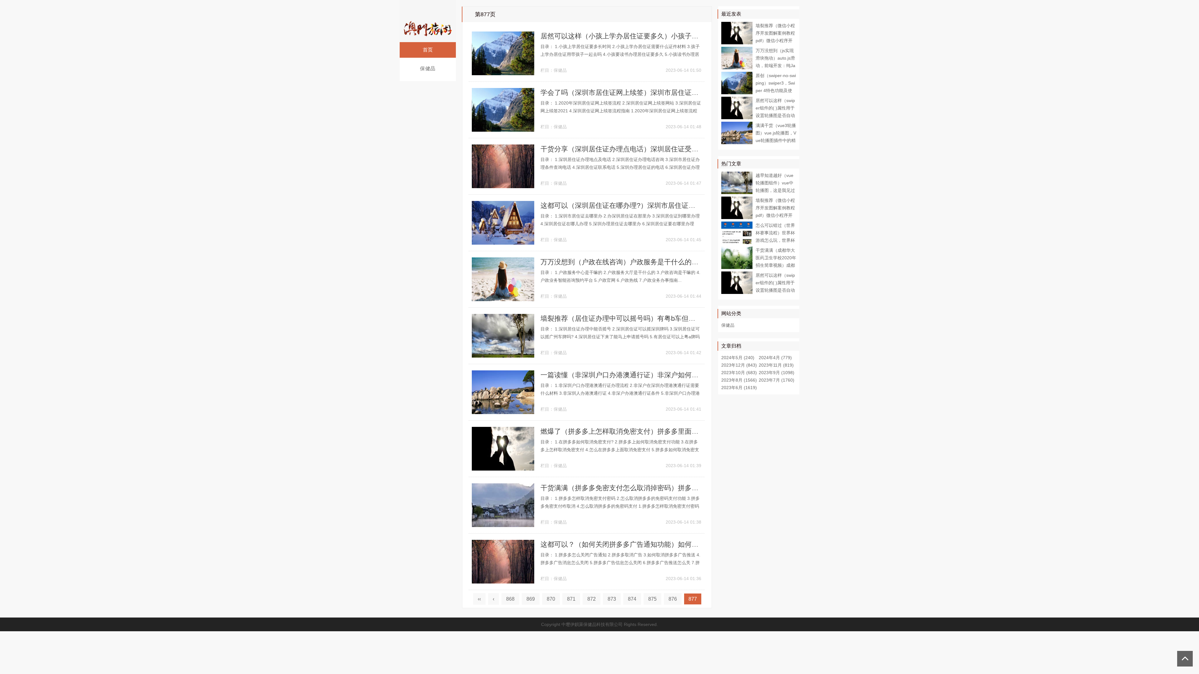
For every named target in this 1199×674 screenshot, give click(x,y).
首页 (428, 49)
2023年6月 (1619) (739, 387)
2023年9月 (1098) (776, 372)
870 (551, 599)
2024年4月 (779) (775, 357)
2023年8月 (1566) (739, 380)
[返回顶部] (1185, 659)
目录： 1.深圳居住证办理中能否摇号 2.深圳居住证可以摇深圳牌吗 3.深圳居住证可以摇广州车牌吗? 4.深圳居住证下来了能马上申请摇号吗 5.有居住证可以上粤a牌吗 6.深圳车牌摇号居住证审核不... (620, 336)
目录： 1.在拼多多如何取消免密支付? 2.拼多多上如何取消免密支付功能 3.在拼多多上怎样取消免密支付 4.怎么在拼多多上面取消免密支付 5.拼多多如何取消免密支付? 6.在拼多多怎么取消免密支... (619, 449)
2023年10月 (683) (739, 372)
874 (632, 599)
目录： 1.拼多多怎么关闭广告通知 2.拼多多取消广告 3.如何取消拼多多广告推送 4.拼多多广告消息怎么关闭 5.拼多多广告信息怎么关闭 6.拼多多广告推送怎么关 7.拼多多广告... (620, 562)
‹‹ (479, 599)
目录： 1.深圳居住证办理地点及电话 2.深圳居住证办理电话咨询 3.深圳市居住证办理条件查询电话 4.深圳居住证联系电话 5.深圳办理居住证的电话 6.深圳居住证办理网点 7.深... (620, 167)
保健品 (428, 68)
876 (673, 599)
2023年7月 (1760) (776, 380)
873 (612, 599)
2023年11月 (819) (776, 365)
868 (510, 599)
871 (571, 599)
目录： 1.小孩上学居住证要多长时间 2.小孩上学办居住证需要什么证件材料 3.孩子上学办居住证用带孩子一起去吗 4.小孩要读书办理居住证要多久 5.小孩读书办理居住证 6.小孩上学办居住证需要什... (620, 54)
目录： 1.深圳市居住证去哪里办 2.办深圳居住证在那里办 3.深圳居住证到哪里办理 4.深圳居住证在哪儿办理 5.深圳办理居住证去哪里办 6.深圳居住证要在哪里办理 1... (620, 223)
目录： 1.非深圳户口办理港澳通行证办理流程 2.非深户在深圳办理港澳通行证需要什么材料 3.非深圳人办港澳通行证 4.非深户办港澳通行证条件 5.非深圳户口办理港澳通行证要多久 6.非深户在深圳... (620, 393)
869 (530, 599)
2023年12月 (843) (739, 365)
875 (652, 599)
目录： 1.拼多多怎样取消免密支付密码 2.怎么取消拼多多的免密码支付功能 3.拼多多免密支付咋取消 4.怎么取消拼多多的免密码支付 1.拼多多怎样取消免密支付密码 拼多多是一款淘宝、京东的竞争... (620, 506)
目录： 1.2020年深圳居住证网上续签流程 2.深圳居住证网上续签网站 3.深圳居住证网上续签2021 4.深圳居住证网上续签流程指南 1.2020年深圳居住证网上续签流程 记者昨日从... (620, 110)
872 (591, 599)
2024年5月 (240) (737, 357)
